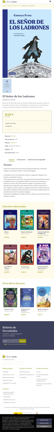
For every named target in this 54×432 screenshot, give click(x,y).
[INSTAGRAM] (7, 363)
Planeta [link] (13, 136)
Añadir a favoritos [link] (10, 123)
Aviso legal (5, 372)
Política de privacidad (8, 377)
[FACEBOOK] (4, 363)
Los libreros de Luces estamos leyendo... (41, 380)
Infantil (9, 5)
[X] (11, 363)
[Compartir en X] (9, 129)
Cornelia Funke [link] (9, 100)
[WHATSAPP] (22, 363)
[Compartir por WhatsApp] (12, 129)
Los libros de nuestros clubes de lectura (43, 384)
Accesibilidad (22, 377)
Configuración (44, 426)
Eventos (38, 372)
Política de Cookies (8, 380)
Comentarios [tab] (21, 159)
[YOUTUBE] (19, 363)
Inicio (4, 5)
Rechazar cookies (44, 423)
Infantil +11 (16, 5)
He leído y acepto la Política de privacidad (16, 344)
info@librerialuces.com (9, 399)
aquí (18, 429)
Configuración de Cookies (9, 383)
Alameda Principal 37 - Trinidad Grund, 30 (9, 393)
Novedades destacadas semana (42, 375)
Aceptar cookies (44, 420)
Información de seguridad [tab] (36, 159)
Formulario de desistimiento (26, 374)
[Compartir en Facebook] (6, 129)
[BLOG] (15, 363)
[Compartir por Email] (15, 129)
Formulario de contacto (9, 402)
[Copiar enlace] (18, 129)
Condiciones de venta (8, 374)
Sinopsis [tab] (12, 159)
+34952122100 (6, 397)
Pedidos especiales (24, 372)
